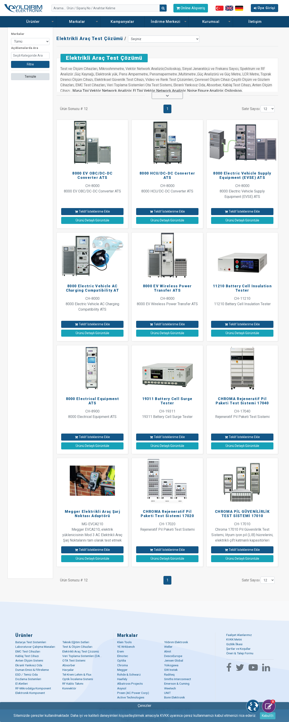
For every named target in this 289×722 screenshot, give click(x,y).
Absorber (68, 665)
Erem (120, 651)
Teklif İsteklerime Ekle (94, 211)
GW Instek (171, 670)
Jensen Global (173, 660)
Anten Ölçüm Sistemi (29, 660)
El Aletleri (21, 683)
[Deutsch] (239, 8)
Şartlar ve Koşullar (238, 648)
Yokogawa (171, 665)
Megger (122, 670)
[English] (229, 8)
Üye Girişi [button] (266, 8)
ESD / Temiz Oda (26, 674)
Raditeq (169, 674)
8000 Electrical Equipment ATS (92, 401)
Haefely (122, 679)
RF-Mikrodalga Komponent (33, 688)
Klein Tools (124, 642)
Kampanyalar (122, 21)
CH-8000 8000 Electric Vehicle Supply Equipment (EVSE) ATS (242, 191)
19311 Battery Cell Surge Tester (167, 401)
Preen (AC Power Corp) (133, 693)
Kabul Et (267, 715)
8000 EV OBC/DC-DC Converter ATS (92, 175)
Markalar (77, 21)
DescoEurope (173, 656)
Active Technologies (130, 697)
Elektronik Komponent (30, 693)
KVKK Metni (234, 639)
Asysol (121, 688)
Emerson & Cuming (176, 683)
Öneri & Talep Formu (239, 653)
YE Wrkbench (126, 646)
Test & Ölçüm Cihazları (77, 646)
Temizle (30, 76)
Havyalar (68, 670)
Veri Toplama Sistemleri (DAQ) (82, 656)
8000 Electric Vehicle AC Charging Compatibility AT (92, 288)
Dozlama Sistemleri (28, 679)
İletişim (255, 21)
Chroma (122, 665)
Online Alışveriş (192, 8)
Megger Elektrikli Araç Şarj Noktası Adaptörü (92, 513)
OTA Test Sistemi (73, 660)
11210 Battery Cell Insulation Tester (242, 288)
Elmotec (122, 656)
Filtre (30, 64)
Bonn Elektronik (174, 697)
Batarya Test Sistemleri (30, 642)
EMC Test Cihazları (27, 651)
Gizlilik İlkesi (234, 644)
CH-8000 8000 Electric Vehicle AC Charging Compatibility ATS (92, 304)
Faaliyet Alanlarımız (239, 635)
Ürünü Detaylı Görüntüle (92, 220)
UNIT (167, 693)
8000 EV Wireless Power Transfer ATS (167, 288)
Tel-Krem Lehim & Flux (76, 674)
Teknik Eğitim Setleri (75, 642)
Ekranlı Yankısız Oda (28, 665)
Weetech (170, 688)
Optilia (121, 660)
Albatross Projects (130, 683)
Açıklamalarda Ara (24, 48)
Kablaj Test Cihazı (27, 656)
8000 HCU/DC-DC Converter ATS (167, 175)
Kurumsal (210, 21)
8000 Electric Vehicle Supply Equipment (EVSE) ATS (242, 175)
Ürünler (33, 21)
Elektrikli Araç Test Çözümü (89, 38)
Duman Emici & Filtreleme (32, 670)
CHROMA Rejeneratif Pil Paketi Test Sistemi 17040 (242, 401)
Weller (168, 646)
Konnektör (69, 688)
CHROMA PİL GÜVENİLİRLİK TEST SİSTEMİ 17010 (242, 513)
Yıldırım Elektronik (176, 642)
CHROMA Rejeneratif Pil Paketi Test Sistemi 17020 (167, 513)
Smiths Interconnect (177, 679)
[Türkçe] (220, 8)
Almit (167, 651)
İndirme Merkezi (166, 21)
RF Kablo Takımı (72, 683)
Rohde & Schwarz (129, 674)
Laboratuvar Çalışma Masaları (35, 646)
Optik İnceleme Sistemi (77, 679)
